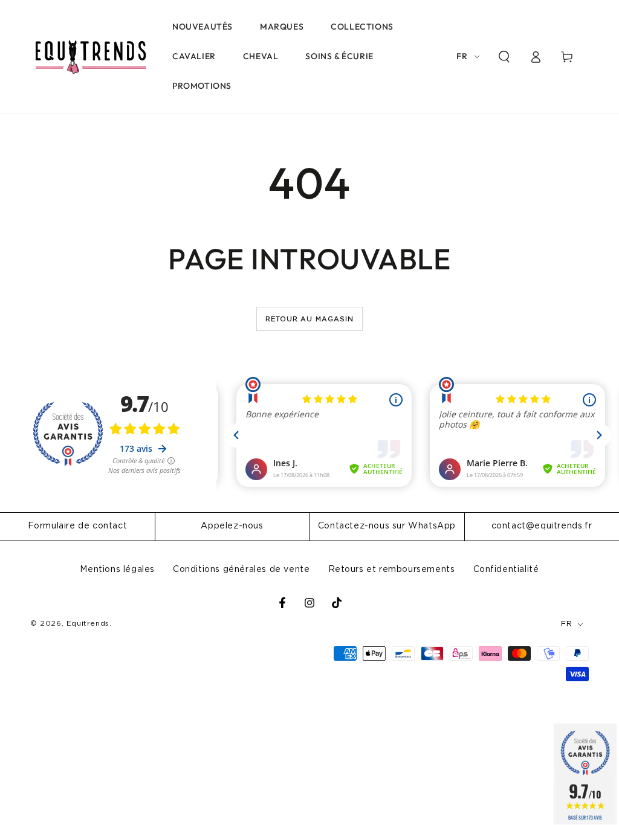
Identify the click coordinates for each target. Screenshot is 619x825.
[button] (504, 56)
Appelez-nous (232, 526)
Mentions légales (117, 569)
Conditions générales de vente (241, 569)
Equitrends (87, 623)
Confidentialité (506, 569)
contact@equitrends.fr (541, 526)
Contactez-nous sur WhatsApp (387, 526)
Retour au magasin (309, 319)
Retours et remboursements (391, 569)
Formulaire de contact (78, 526)
